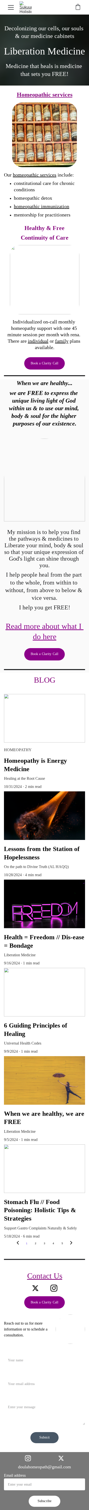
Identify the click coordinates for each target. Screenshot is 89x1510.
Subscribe (44, 1501)
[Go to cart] (78, 7)
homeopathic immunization (41, 206)
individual (38, 341)
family (61, 341)
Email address (15, 1475)
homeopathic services (34, 175)
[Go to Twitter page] (35, 1288)
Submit (44, 1437)
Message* (12, 1398)
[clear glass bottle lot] (44, 135)
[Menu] (11, 7)
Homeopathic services (44, 94)
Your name (12, 1351)
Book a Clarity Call (45, 363)
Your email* (13, 1374)
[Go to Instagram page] (53, 1288)
